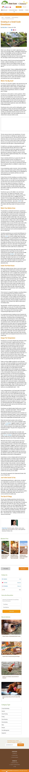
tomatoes (12, 253)
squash (6, 424)
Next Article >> (23, 568)
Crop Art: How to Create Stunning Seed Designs (11, 656)
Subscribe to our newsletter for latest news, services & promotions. (10, 600)
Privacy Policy (15, 755)
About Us (15, 753)
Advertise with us (15, 762)
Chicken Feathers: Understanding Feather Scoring (11, 636)
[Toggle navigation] (3, 14)
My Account (4, 10)
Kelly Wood (5, 27)
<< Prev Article (5, 568)
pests (6, 236)
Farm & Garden (7, 17)
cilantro (19, 200)
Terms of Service (15, 757)
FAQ (15, 766)
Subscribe (18, 7)
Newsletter (21, 10)
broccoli (5, 435)
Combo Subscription (13, 10)
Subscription (20, 744)
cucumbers (8, 423)
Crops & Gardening (15, 17)
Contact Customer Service (15, 764)
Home (3, 17)
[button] (26, 547)
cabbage (9, 435)
